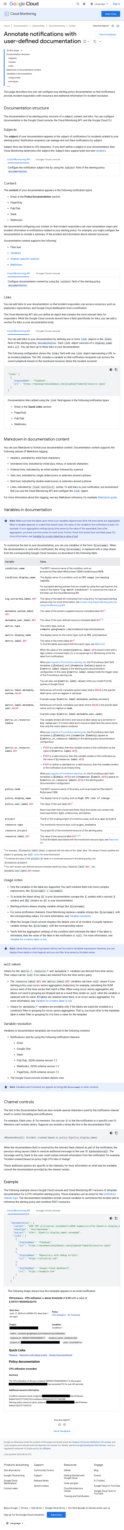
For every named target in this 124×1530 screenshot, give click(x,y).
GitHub (67, 1470)
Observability (38, 26)
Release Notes (41, 1480)
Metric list (100, 644)
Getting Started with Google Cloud (74, 1476)
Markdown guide (107, 497)
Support (38, 1475)
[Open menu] (5, 4)
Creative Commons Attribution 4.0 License (91, 1442)
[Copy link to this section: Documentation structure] (52, 108)
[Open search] (78, 4)
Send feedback (107, 34)
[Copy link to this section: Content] (19, 184)
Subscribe (56, 1514)
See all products (12, 1470)
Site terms (36, 1508)
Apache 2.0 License (48, 1445)
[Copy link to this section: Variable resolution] (34, 1024)
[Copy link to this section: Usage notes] (26, 880)
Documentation (21, 26)
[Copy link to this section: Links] (14, 298)
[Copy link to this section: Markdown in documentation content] (72, 439)
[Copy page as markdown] (95, 41)
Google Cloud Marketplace (10, 1482)
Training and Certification (76, 1496)
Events (97, 1475)
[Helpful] (112, 25)
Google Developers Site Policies (91, 1445)
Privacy (24, 1508)
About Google (11, 1508)
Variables (15, 253)
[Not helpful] (117, 25)
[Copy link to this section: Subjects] (20, 130)
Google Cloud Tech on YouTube (105, 1492)
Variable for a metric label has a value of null (55, 536)
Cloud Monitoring (23, 14)
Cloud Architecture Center (73, 1489)
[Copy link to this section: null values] (24, 964)
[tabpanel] (62, 169)
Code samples (71, 1483)
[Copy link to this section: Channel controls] (37, 1102)
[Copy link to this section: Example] (21, 1182)
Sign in (116, 4)
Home (7, 26)
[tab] (18, 159)
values (34, 854)
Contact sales (11, 1488)
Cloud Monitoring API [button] (18, 159)
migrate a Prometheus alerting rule (68, 662)
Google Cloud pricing (14, 1475)
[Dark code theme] (111, 369)
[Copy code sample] (116, 369)
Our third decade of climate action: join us (89, 1508)
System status (41, 1486)
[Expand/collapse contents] (22, 50)
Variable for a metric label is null (28, 939)
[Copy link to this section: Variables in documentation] (55, 510)
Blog (96, 1470)
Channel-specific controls (24, 258)
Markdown (16, 264)
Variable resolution (80, 916)
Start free (110, 13)
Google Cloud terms (55, 1508)
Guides (72, 26)
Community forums (44, 1470)
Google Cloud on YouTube (107, 1486)
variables (101, 150)
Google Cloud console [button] (48, 159)
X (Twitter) (99, 1480)
